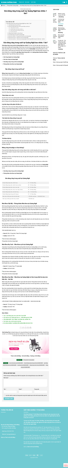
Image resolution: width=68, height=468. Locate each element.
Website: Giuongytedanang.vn (9, 434)
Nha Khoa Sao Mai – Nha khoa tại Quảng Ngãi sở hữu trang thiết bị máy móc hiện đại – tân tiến (27, 38)
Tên (5, 389)
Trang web (36, 389)
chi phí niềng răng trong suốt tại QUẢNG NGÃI (33, 363)
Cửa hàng (27, 2)
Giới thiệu (33, 2)
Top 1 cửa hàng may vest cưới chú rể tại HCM (14, 315)
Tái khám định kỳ (14, 31)
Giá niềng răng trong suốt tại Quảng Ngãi (16, 34)
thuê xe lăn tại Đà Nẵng (33, 446)
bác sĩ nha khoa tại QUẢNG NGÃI (16, 363)
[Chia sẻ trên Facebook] (21, 328)
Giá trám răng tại (10, 59)
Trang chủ (21, 2)
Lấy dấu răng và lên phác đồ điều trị (17, 29)
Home (3, 5)
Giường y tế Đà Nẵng (35, 356)
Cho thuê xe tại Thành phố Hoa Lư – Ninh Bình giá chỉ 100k (17, 317)
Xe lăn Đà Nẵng (25, 356)
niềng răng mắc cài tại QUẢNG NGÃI (37, 365)
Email (20, 389)
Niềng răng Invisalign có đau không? (16, 33)
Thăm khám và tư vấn (14, 27)
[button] (63, 2)
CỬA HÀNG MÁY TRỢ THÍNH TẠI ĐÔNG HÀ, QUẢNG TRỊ (16, 319)
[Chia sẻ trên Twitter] (23, 328)
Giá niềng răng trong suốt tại (13, 171)
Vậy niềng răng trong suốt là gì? (15, 24)
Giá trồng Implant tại (11, 57)
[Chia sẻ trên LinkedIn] (30, 328)
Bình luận (6, 377)
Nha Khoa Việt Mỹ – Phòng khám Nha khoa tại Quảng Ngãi (20, 36)
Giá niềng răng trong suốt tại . (13, 61)
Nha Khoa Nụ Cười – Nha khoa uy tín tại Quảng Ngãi (18, 37)
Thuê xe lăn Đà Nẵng (16, 356)
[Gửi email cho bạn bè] (25, 328)
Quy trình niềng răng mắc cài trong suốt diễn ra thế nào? (19, 26)
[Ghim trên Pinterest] (28, 328)
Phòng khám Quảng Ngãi (12, 5)
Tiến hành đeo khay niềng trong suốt (17, 30)
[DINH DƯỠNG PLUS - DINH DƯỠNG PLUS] (9, 2)
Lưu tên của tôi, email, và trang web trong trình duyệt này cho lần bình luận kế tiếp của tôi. (26, 395)
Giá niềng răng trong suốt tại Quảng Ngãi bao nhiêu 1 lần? (19, 23)
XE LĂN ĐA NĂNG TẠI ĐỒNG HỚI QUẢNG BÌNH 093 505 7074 (17, 323)
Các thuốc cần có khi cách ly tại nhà (12, 321)
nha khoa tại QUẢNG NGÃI (23, 365)
